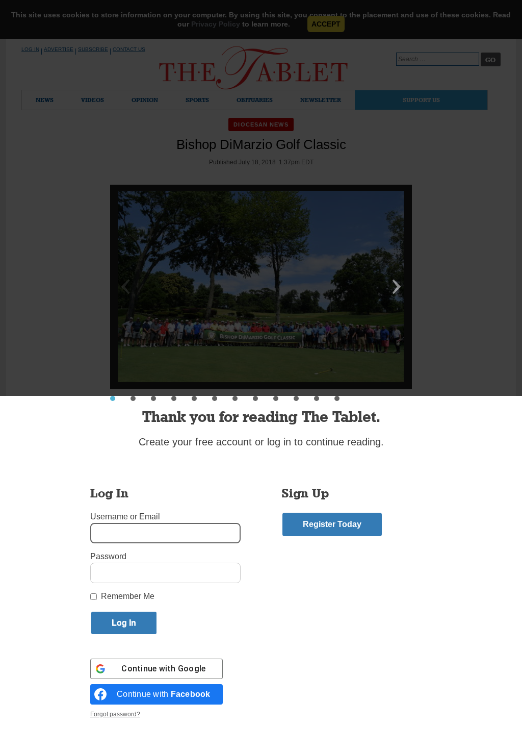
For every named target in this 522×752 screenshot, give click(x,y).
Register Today (332, 524)
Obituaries (255, 100)
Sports (197, 100)
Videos (92, 100)
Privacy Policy (215, 24)
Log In (30, 49)
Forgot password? (115, 714)
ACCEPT (326, 24)
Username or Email (125, 516)
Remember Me (127, 596)
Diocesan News (260, 124)
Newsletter (320, 100)
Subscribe (93, 49)
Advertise (58, 49)
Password (108, 556)
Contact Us (129, 49)
